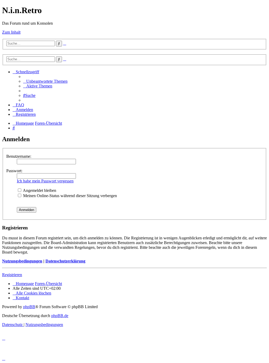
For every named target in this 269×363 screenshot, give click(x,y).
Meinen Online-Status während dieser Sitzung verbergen (69, 195)
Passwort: (14, 171)
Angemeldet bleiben (39, 190)
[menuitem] (45, 81)
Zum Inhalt (11, 32)
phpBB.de (59, 315)
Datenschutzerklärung (65, 261)
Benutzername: (18, 156)
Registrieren (12, 274)
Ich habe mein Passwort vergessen (45, 181)
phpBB (29, 306)
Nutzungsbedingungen (22, 261)
